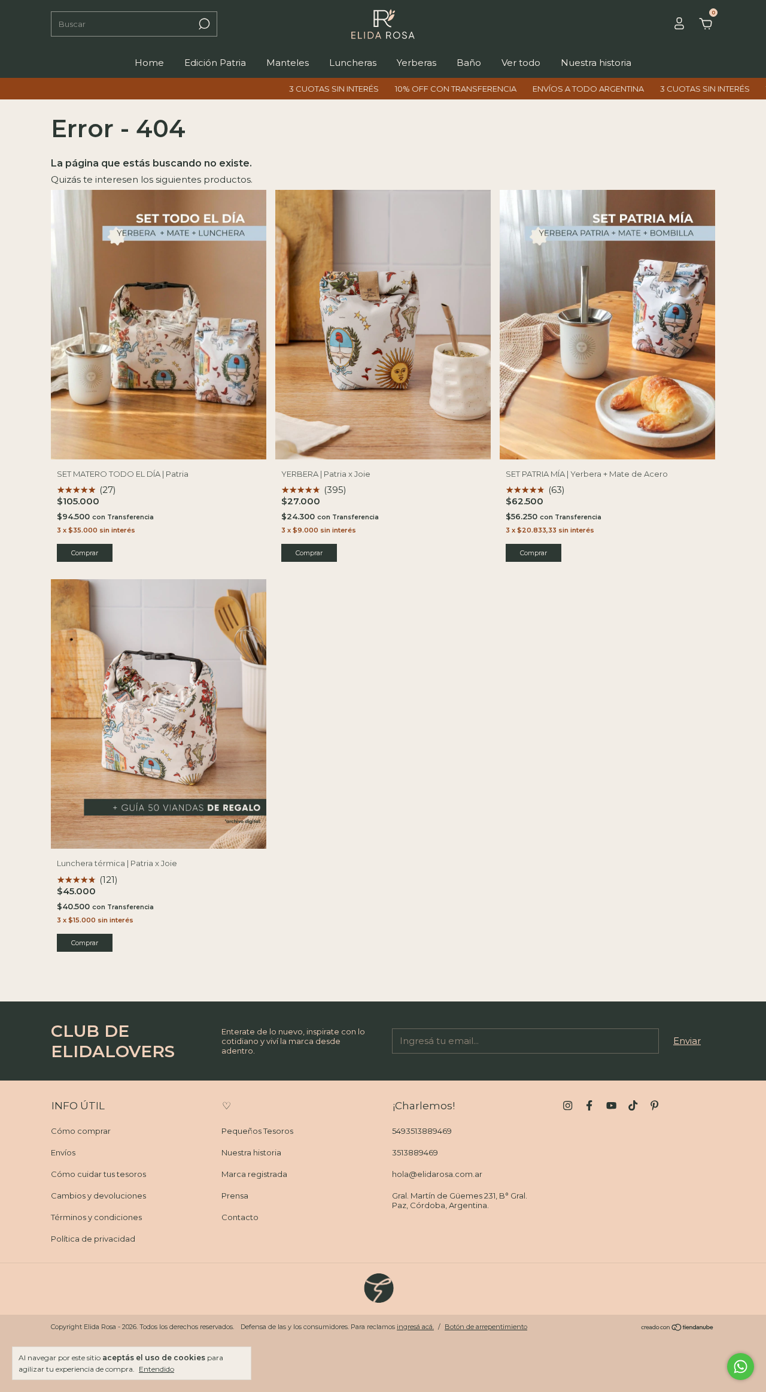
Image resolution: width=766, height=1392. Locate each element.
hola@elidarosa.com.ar (437, 1174)
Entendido (156, 1368)
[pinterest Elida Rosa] (654, 1105)
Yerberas (416, 62)
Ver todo (520, 62)
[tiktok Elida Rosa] (633, 1105)
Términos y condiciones (96, 1217)
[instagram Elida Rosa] (568, 1105)
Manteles (287, 62)
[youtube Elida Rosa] (611, 1105)
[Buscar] (203, 24)
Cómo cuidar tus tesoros (98, 1174)
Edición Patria (215, 62)
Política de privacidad (93, 1238)
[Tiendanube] (677, 1328)
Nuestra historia (596, 62)
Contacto (240, 1217)
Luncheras (352, 62)
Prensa (234, 1195)
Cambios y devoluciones (98, 1195)
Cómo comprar (81, 1131)
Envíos (63, 1152)
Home (149, 62)
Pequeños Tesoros (257, 1131)
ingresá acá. (415, 1327)
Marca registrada (254, 1174)
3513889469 (415, 1152)
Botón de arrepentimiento (486, 1327)
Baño (469, 62)
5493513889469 (422, 1131)
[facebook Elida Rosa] (589, 1105)
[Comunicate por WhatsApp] (740, 1366)
